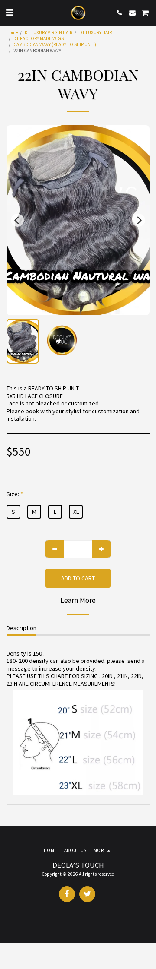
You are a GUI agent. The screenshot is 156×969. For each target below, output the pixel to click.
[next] (138, 220)
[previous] (17, 220)
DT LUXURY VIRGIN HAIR (48, 32)
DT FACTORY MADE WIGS (38, 38)
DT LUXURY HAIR (95, 32)
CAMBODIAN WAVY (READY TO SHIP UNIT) (54, 44)
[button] (9, 12)
